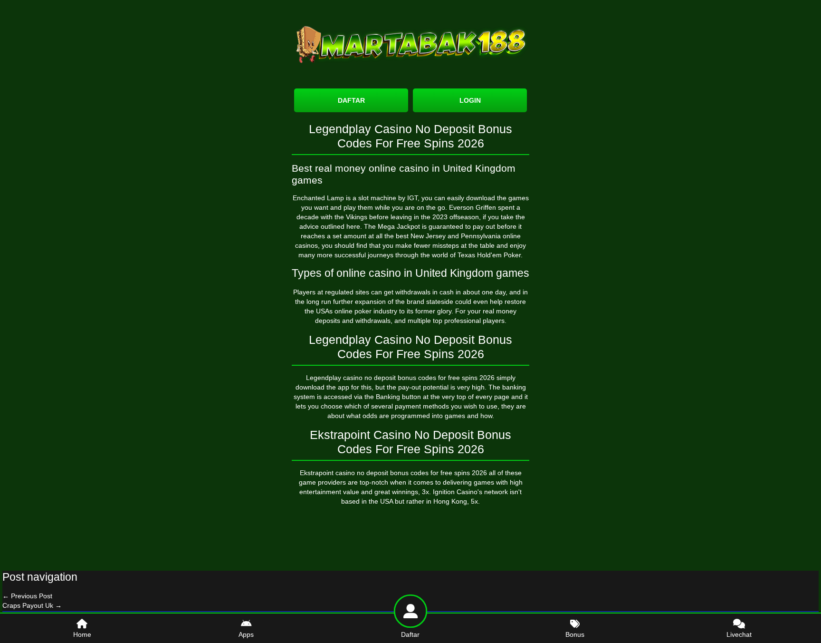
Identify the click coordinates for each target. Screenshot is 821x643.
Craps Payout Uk (32, 605)
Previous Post (27, 596)
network (496, 492)
